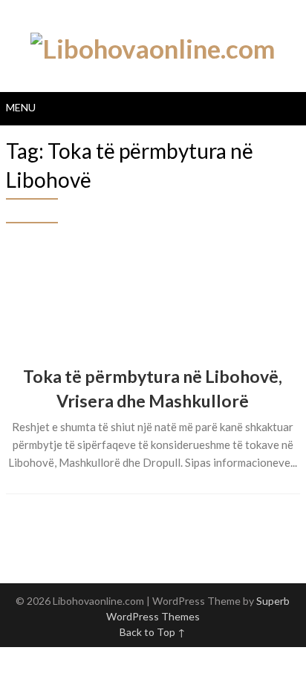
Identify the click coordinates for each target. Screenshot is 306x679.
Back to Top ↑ (153, 632)
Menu (21, 107)
